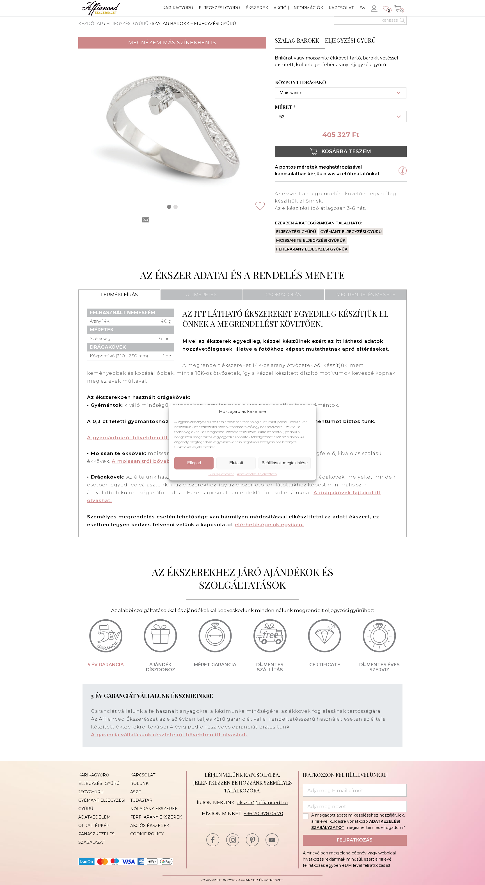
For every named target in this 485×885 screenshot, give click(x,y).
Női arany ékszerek (154, 808)
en (362, 7)
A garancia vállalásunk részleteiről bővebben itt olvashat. (169, 734)
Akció (280, 7)
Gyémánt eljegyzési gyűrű (351, 231)
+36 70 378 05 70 (263, 813)
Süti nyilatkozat (221, 474)
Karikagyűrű (178, 7)
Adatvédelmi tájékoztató (257, 474)
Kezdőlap (90, 23)
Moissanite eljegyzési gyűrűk (311, 240)
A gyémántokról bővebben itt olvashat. (141, 437)
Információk (307, 7)
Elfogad (194, 463)
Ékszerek (257, 7)
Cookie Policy (147, 833)
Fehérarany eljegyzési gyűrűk (311, 249)
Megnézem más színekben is (172, 43)
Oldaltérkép (93, 825)
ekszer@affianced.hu (262, 802)
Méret (285, 107)
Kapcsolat (341, 7)
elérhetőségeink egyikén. (269, 524)
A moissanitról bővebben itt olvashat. (163, 461)
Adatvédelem (94, 817)
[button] (169, 207)
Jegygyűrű (91, 791)
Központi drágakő (300, 82)
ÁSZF (135, 791)
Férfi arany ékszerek (156, 817)
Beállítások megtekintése (285, 463)
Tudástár (141, 800)
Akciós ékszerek (149, 825)
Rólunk (139, 783)
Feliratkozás (354, 840)
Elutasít (236, 463)
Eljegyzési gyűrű (219, 7)
